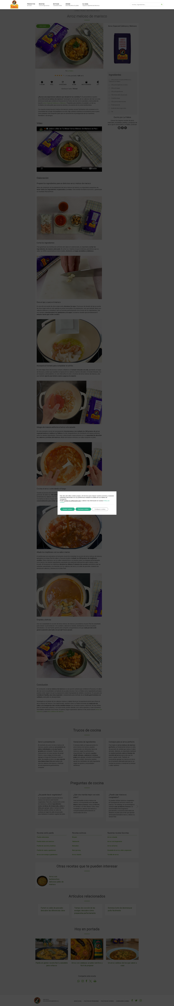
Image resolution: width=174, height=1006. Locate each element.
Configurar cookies (100, 509)
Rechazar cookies (83, 509)
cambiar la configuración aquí (72, 500)
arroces (31, 4)
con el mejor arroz (44, 4)
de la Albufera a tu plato (72, 4)
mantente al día (57, 4)
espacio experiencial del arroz (91, 4)
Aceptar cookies (67, 509)
